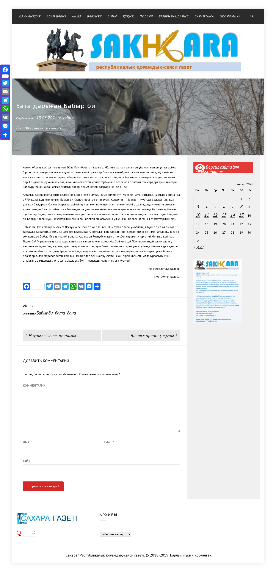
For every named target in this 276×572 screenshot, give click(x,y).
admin (69, 118)
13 (224, 215)
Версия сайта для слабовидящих (217, 168)
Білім (112, 16)
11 (206, 215)
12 (215, 215)
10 (198, 215)
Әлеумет (94, 16)
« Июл (198, 247)
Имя (27, 442)
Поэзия (146, 16)
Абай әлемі (56, 16)
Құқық (128, 16)
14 (232, 215)
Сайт (26, 461)
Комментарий (34, 385)
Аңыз (76, 16)
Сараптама (204, 16)
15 (241, 215)
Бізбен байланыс (174, 16)
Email (109, 442)
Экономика (230, 16)
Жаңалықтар (30, 16)
